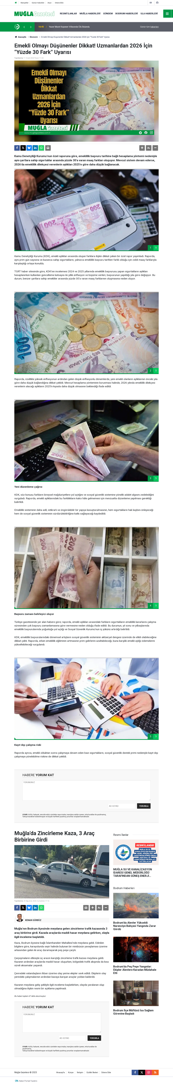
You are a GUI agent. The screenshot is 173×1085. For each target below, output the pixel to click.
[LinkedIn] (35, 148)
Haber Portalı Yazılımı (28, 1081)
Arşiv (49, 3)
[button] (142, 148)
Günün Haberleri (38, 3)
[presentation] (24, 26)
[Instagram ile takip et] (148, 1072)
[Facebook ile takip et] (135, 1072)
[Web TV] (150, 2)
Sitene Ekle (59, 3)
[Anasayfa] (15, 3)
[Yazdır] (48, 148)
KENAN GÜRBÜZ (33, 920)
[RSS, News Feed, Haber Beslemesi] (155, 1072)
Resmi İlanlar (68, 13)
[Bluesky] (29, 148)
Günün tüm (149, 27)
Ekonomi (34, 37)
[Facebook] (17, 148)
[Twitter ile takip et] (141, 1072)
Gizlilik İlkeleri (92, 1072)
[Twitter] (23, 148)
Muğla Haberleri (90, 13)
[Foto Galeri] (157, 2)
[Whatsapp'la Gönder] (41, 148)
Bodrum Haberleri (126, 13)
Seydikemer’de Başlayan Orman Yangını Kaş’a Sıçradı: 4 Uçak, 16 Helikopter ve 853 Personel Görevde (84, 27)
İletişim (80, 1072)
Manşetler (24, 3)
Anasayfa (22, 37)
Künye (71, 1072)
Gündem (108, 13)
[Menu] (167, 13)
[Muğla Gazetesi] (34, 13)
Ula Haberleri (149, 13)
